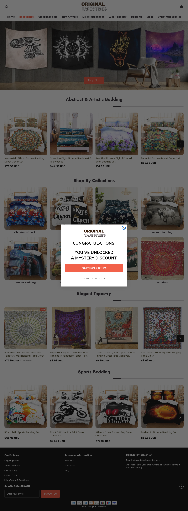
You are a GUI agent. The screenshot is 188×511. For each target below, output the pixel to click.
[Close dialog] (124, 227)
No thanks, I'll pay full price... (94, 278)
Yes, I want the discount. (94, 267)
